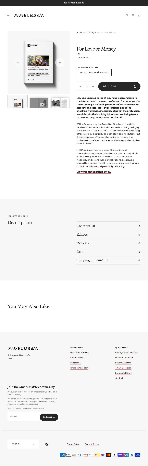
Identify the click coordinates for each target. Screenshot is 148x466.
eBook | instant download (96, 73)
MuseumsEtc (24, 355)
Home (79, 32)
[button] (8, 15)
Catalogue (91, 32)
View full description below (94, 171)
